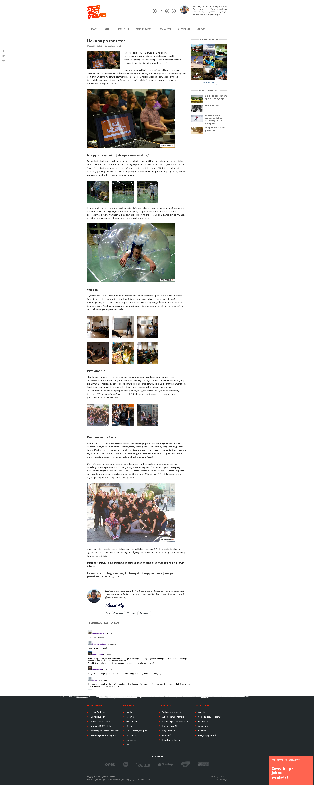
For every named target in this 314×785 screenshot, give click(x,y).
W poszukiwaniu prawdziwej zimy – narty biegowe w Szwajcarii (214, 119)
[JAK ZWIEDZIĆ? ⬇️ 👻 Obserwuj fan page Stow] (221, 50)
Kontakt (201, 29)
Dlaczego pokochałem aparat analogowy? (216, 97)
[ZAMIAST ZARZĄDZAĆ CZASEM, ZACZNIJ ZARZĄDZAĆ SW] (221, 74)
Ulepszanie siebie (94, 46)
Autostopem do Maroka (173, 716)
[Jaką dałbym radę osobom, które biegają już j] (209, 62)
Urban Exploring (98, 712)
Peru (128, 744)
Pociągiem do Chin (170, 726)
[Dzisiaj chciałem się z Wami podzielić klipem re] (197, 62)
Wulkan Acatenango (171, 712)
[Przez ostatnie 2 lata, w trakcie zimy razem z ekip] (209, 50)
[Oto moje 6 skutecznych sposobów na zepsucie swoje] (197, 74)
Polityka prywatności (207, 735)
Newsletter (123, 29)
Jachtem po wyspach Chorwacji (105, 730)
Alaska (129, 712)
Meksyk (130, 716)
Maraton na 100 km (171, 740)
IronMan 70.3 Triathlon (101, 726)
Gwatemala (131, 721)
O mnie (108, 29)
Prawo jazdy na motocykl (102, 721)
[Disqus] (139, 659)
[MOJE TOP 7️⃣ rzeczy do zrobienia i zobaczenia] (197, 50)
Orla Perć (166, 735)
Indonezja (131, 740)
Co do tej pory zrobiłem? (209, 716)
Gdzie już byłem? (143, 29)
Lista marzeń (165, 29)
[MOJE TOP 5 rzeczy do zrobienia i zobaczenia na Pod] (209, 74)
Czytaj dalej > (214, 14)
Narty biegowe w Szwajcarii (103, 735)
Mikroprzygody (98, 716)
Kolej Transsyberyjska (136, 730)
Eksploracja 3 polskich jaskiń (175, 721)
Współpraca (184, 29)
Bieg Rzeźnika (168, 730)
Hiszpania (131, 735)
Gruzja (129, 726)
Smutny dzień (212, 105)
